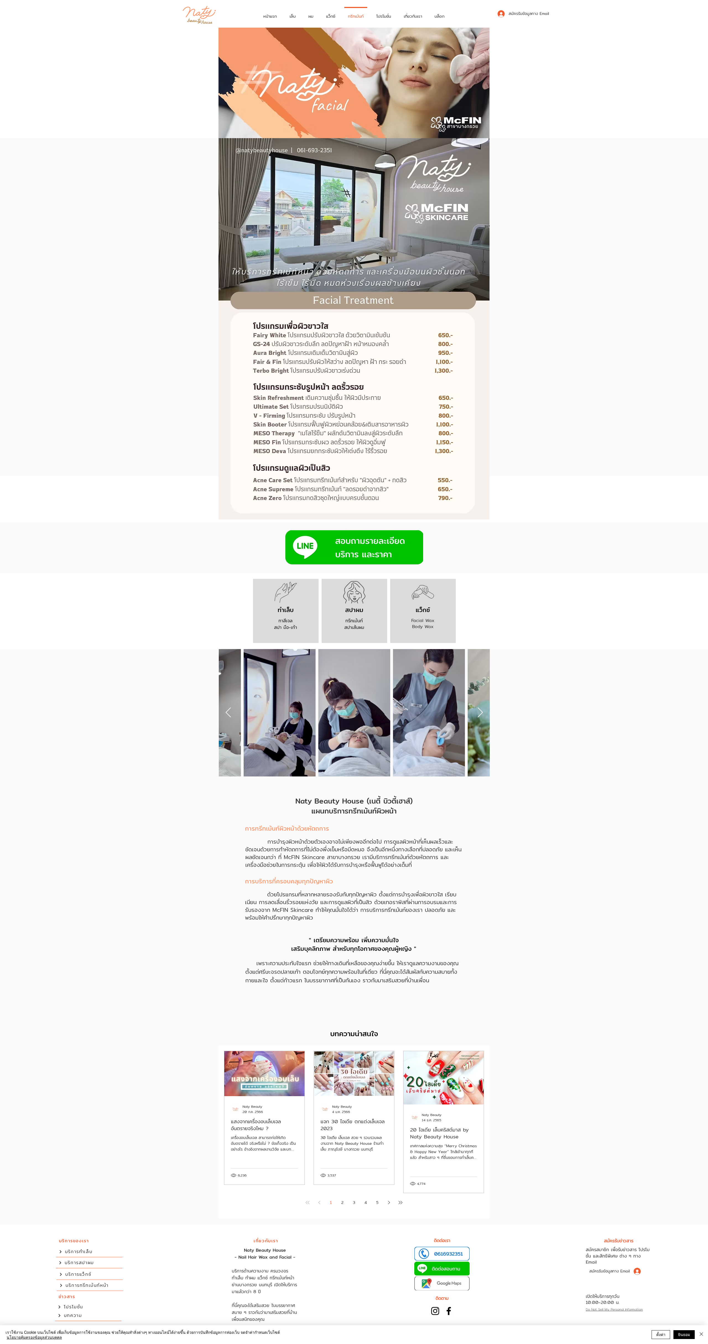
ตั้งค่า (660, 1334)
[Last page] (400, 1203)
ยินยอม (684, 1334)
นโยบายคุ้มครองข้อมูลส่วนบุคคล (34, 1337)
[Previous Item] (228, 712)
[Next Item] (480, 712)
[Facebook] (448, 1311)
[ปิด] (701, 1335)
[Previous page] (319, 1203)
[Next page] (389, 1203)
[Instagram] (435, 1311)
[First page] (308, 1203)
